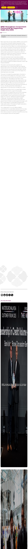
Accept (4, 7)
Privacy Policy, (12, 3)
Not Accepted (11, 7)
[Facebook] (2, 295)
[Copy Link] (12, 295)
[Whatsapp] (9, 295)
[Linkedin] (4, 295)
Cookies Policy (18, 3)
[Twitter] (7, 295)
